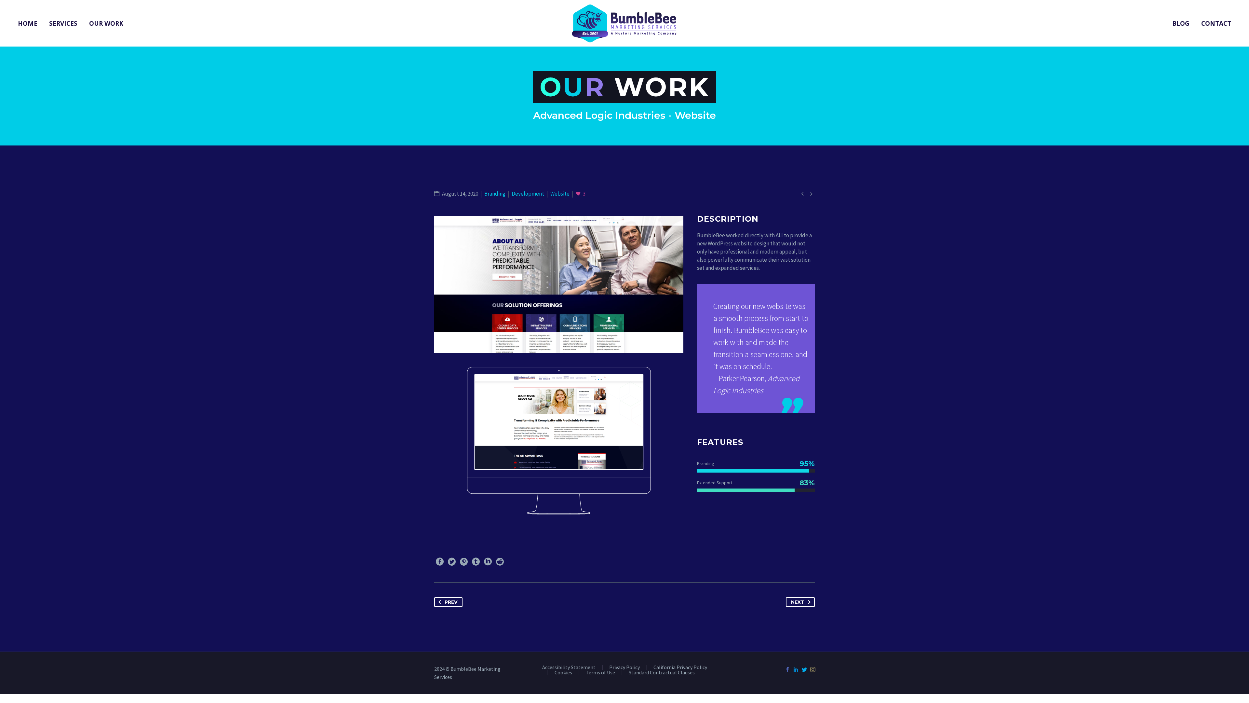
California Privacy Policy (680, 667)
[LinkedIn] (488, 562)
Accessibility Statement (569, 667)
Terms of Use (600, 672)
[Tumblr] (476, 562)
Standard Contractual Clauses (662, 672)
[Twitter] (452, 562)
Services (63, 23)
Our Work (106, 23)
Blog (1180, 23)
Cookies (563, 672)
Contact (1216, 23)
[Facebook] (440, 562)
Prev (451, 602)
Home (27, 23)
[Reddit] (500, 562)
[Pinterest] (464, 562)
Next (797, 602)
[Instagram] (812, 669)
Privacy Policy (624, 667)
